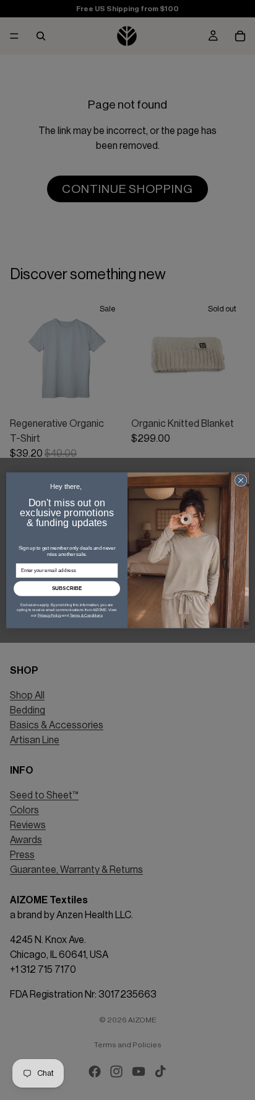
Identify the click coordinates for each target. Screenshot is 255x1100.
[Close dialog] (240, 480)
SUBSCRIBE (67, 588)
